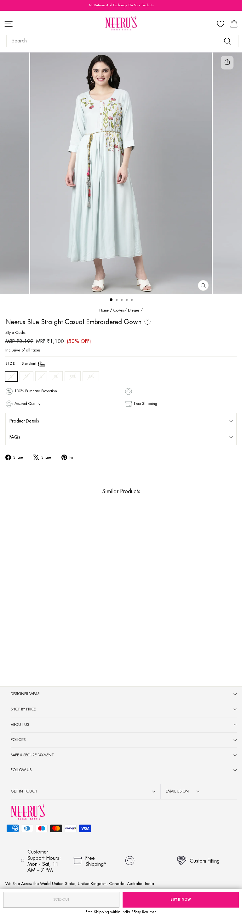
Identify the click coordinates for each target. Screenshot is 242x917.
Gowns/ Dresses (126, 310)
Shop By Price (23, 709)
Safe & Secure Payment (32, 755)
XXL (73, 376)
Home (104, 310)
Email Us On (177, 791)
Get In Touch (24, 791)
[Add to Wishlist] (147, 322)
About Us (20, 724)
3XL (91, 376)
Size (21, 363)
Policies (18, 740)
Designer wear (25, 694)
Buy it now (180, 899)
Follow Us (21, 770)
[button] (51, 645)
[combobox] (122, 41)
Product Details (24, 421)
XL (56, 376)
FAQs (14, 437)
